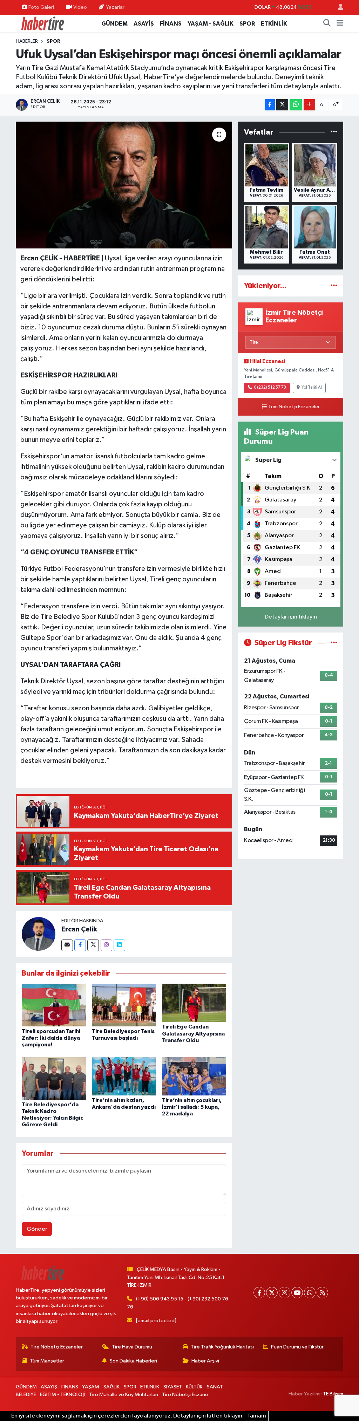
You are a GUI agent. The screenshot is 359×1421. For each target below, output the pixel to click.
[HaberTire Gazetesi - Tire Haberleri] (42, 23)
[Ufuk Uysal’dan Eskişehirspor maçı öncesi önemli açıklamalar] (124, 185)
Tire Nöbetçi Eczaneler (57, 1347)
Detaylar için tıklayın (291, 617)
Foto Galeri (41, 7)
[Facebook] (80, 945)
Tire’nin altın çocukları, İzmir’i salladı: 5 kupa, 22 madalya (192, 1107)
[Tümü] (334, 132)
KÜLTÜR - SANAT (204, 1386)
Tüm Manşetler (47, 1361)
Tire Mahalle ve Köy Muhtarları (123, 1394)
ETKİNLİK (274, 24)
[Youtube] (297, 1292)
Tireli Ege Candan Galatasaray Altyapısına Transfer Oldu (193, 1033)
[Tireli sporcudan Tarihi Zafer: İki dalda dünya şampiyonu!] (54, 1005)
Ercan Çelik (79, 929)
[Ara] (327, 23)
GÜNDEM (114, 24)
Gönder (37, 1229)
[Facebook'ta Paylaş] (270, 105)
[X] (272, 1292)
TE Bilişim (333, 1393)
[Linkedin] (119, 945)
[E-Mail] (67, 945)
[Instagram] (106, 945)
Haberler (27, 41)
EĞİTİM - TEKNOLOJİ (62, 1394)
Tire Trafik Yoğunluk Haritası (222, 1347)
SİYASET (172, 1386)
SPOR (247, 24)
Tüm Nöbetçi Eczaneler (294, 406)
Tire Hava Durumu (132, 1347)
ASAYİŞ (144, 24)
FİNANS (171, 24)
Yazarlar (115, 7)
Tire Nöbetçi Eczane (185, 1394)
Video (80, 7)
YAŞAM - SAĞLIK (210, 24)
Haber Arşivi (205, 1361)
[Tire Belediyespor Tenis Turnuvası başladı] (124, 1005)
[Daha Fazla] (309, 105)
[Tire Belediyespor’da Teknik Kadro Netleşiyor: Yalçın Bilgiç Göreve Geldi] (54, 1078)
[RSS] (322, 1292)
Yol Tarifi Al (312, 387)
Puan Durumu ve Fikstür (297, 1347)
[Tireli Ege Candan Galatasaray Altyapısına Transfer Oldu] (194, 1003)
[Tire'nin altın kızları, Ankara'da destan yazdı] (124, 1076)
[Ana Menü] (340, 23)
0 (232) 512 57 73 (270, 387)
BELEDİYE (26, 1394)
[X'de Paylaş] (282, 105)
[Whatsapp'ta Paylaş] (296, 105)
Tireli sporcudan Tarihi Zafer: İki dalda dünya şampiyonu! (51, 1038)
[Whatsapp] (310, 1292)
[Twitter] (93, 945)
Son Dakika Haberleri (133, 1361)
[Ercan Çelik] (38, 934)
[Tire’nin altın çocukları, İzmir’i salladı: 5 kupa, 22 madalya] (194, 1076)
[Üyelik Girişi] (337, 7)
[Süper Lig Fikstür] (334, 643)
